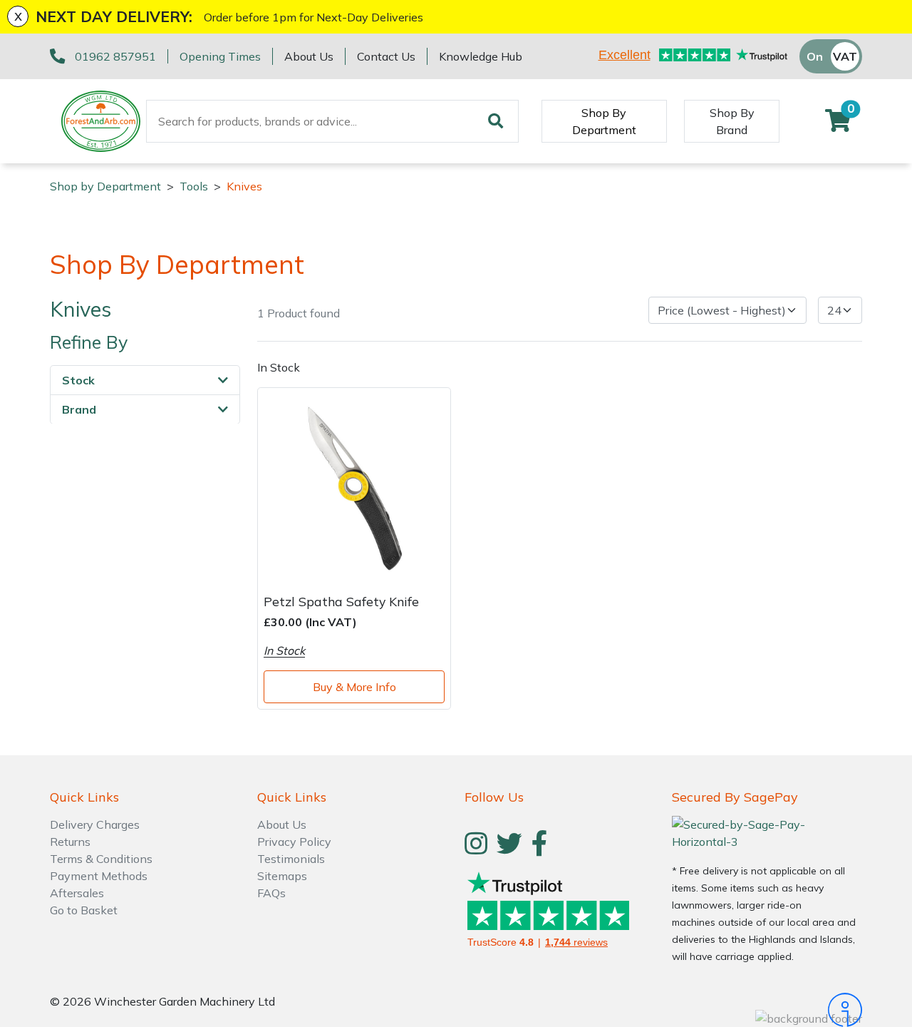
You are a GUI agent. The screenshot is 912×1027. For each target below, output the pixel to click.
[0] (838, 125)
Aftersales (77, 893)
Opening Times (220, 56)
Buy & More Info (354, 687)
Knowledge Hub (480, 56)
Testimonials (291, 859)
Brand (79, 409)
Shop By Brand (732, 121)
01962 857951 (115, 56)
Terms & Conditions (101, 859)
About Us (308, 56)
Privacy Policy (294, 841)
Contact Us (386, 56)
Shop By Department (604, 121)
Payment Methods (98, 876)
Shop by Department (105, 186)
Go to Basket (84, 910)
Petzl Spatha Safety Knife (341, 601)
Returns (70, 841)
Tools (194, 186)
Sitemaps (282, 876)
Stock (78, 379)
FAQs (271, 893)
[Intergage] (767, 1010)
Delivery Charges (95, 824)
